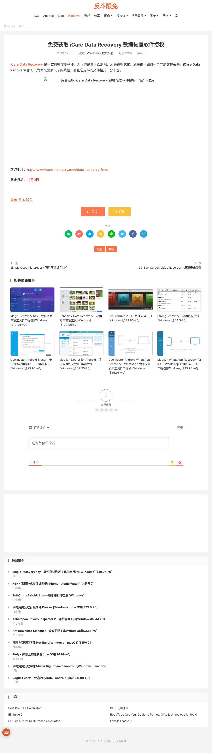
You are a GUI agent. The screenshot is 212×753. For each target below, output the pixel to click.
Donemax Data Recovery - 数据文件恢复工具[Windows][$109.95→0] (80, 320)
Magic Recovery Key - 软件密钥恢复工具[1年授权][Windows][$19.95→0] (31, 320)
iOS (36, 15)
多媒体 (121, 15)
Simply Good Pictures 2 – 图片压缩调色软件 (39, 267)
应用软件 (137, 15)
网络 (165, 15)
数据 (111, 249)
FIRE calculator (18, 721)
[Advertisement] (106, 523)
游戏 (87, 15)
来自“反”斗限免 (21, 200)
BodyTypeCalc (120, 714)
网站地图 (121, 741)
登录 (179, 427)
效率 (97, 15)
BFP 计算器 (117, 708)
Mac (61, 15)
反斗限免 (106, 6)
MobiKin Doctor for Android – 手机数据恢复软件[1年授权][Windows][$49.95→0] (80, 364)
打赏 (120, 211)
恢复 (99, 249)
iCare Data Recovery (26, 64)
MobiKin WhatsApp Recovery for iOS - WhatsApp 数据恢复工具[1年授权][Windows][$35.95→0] (179, 364)
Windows (74, 15)
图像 (107, 15)
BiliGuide (14, 714)
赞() (93, 211)
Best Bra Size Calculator (24, 708)
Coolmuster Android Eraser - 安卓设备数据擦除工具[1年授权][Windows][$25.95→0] (31, 364)
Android (48, 15)
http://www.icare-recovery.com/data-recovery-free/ (67, 170)
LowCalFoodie (119, 721)
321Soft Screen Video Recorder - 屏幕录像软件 (170, 267)
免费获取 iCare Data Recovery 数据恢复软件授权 (106, 45)
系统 (153, 15)
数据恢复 (107, 53)
